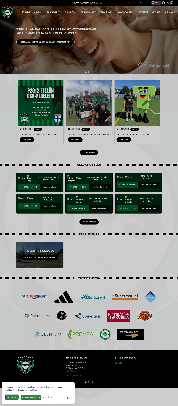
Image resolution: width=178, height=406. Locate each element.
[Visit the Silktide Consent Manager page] (68, 397)
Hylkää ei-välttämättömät (30, 397)
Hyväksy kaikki (12, 397)
